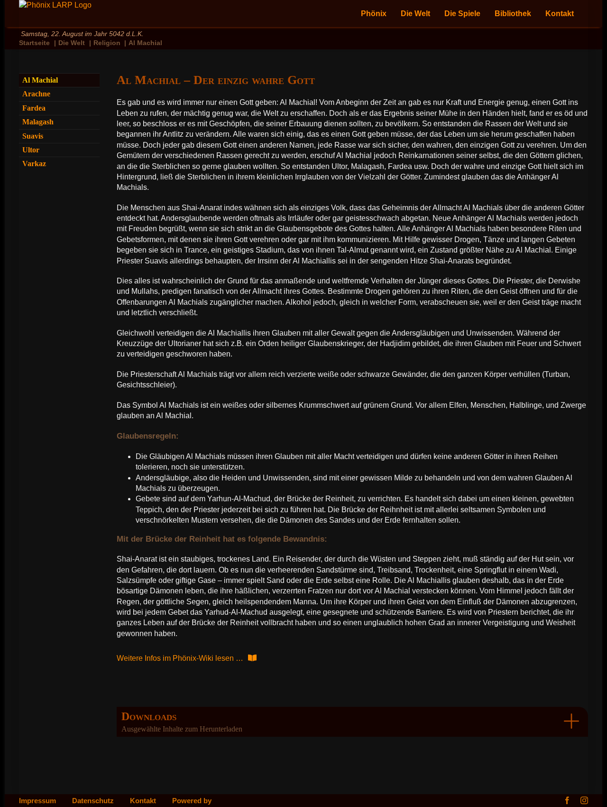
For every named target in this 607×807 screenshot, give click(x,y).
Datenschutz (93, 801)
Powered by (192, 801)
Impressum (37, 801)
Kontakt (143, 801)
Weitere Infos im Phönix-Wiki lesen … (180, 658)
